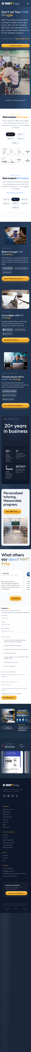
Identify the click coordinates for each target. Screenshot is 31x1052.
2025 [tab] (15, 143)
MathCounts (6, 839)
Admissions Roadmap (8, 855)
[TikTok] (16, 808)
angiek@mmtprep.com (7, 706)
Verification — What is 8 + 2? (9, 694)
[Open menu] (28, 3)
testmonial (15, 610)
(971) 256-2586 (17, 706)
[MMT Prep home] (10, 3)
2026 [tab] (15, 206)
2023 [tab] (10, 138)
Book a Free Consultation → (16, 905)
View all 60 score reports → (15, 192)
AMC (4, 837)
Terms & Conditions (7, 921)
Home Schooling (7, 829)
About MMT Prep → (12, 524)
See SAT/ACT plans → (11, 352)
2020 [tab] (6, 198)
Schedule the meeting (15, 45)
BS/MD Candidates (8, 852)
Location (5, 870)
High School (6, 827)
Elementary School (8, 822)
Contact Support (25, 921)
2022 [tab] (20, 134)
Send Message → (9, 710)
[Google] (4, 808)
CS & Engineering (7, 857)
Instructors (6, 868)
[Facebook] (8, 808)
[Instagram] (12, 808)
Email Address (5, 640)
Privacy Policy (16, 921)
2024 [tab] (20, 138)
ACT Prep (5, 834)
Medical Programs (8, 860)
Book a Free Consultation (10, 888)
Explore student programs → (13, 291)
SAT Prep (5, 832)
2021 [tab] (10, 134)
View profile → (22, 757)
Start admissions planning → (13, 418)
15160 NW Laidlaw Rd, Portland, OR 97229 (14, 886)
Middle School (7, 824)
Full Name (4, 627)
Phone (3, 634)
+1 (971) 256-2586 (8, 881)
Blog (4, 873)
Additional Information (8, 684)
